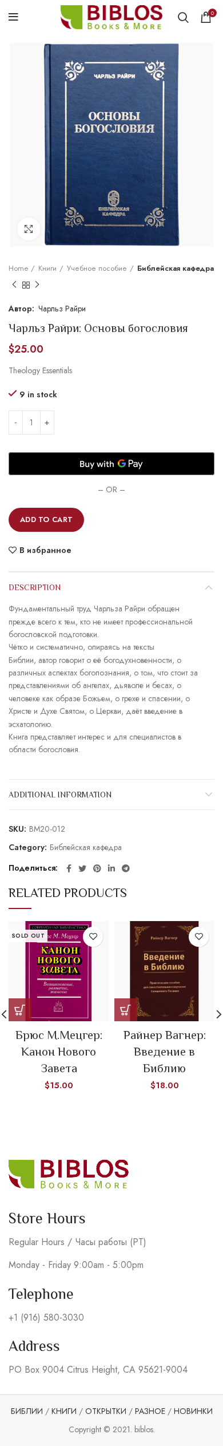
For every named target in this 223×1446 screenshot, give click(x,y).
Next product (37, 285)
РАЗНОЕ (150, 1411)
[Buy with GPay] (111, 463)
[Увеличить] (28, 229)
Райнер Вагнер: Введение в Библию (165, 1052)
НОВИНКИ (193, 1411)
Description (35, 587)
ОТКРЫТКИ (105, 1411)
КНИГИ (64, 1411)
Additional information (60, 794)
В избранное (45, 550)
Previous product (14, 285)
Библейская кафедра (175, 268)
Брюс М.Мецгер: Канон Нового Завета (58, 1052)
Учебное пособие (97, 268)
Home (18, 268)
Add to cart (46, 519)
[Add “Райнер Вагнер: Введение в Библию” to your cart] (125, 1009)
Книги (47, 268)
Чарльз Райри (62, 308)
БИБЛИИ (27, 1411)
